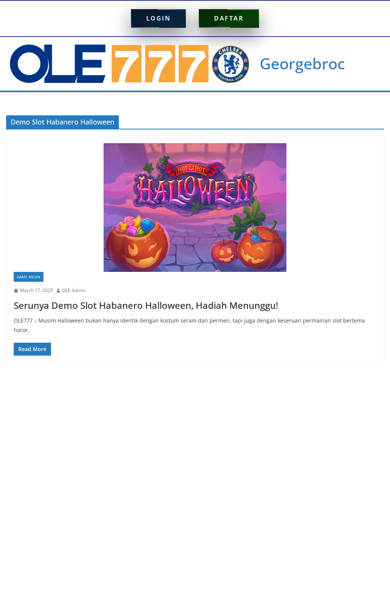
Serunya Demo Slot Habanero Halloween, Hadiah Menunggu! (146, 305)
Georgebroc (302, 63)
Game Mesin (28, 276)
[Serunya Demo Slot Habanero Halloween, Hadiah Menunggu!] (195, 207)
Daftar (229, 18)
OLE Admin (73, 290)
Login (158, 18)
